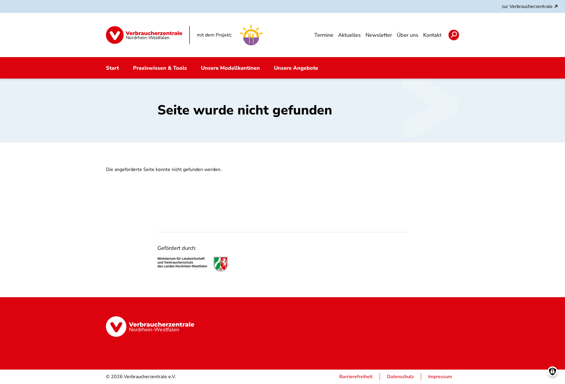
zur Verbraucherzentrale (527, 6)
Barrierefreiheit (356, 376)
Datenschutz (400, 376)
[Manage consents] (552, 371)
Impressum (440, 376)
